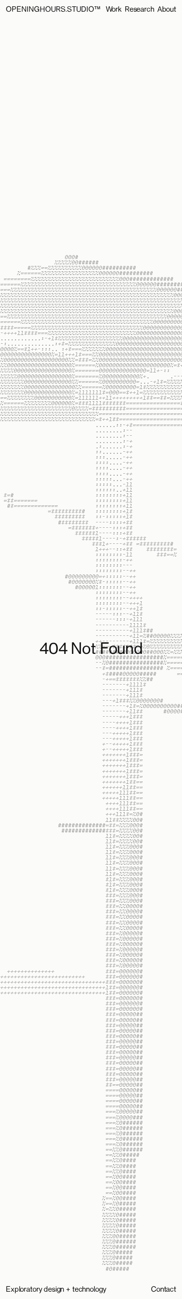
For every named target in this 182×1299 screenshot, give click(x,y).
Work (114, 9)
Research (139, 9)
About (166, 9)
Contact (163, 1289)
